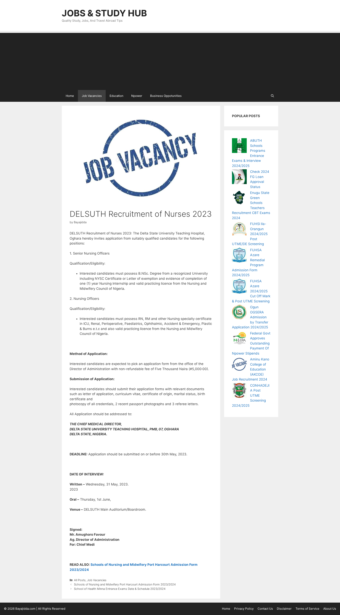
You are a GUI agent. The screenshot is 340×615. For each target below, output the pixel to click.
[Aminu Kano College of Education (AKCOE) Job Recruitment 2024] (239, 365)
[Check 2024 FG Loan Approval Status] (239, 177)
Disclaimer (284, 608)
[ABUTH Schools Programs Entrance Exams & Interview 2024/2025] (239, 146)
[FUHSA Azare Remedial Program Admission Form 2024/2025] (239, 256)
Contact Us (265, 608)
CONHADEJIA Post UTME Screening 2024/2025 (250, 395)
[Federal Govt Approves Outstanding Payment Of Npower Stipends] (239, 339)
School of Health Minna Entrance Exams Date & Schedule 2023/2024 (119, 588)
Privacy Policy (244, 608)
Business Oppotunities (166, 96)
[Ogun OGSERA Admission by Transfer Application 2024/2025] (239, 313)
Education (116, 96)
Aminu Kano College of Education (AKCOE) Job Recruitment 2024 (250, 369)
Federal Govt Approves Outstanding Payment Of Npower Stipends (251, 343)
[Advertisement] (170, 60)
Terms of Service (307, 608)
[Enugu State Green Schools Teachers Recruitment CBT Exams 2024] (239, 198)
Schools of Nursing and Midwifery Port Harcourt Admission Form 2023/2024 (125, 584)
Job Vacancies (92, 96)
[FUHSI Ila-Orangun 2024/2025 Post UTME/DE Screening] (239, 229)
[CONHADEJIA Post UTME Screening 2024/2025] (239, 391)
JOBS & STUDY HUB (104, 13)
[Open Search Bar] (272, 96)
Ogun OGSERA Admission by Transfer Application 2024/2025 (250, 317)
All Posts (80, 580)
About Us (329, 608)
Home (70, 96)
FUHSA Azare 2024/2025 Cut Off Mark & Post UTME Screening (251, 291)
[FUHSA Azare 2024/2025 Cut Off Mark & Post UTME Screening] (239, 287)
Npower (136, 96)
